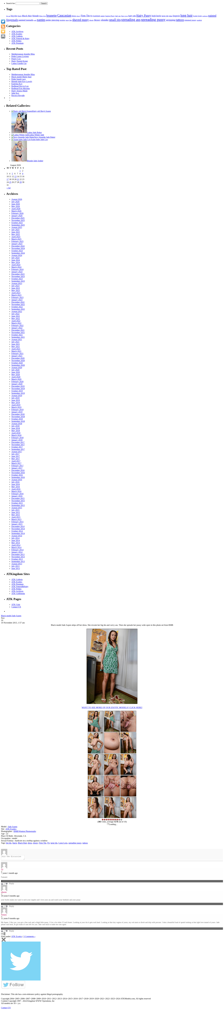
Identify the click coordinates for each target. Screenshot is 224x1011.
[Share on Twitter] (3, 21)
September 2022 (18, 309)
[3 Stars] (107, 820)
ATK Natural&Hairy (19, 586)
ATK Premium (17, 43)
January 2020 (16, 384)
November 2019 (18, 388)
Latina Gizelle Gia (18, 63)
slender (105, 19)
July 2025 (15, 230)
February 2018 (17, 438)
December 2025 (17, 218)
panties (41, 19)
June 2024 (15, 260)
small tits (115, 19)
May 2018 (15, 431)
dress (74, 16)
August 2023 (16, 283)
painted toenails (26, 20)
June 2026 (15, 204)
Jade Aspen (12, 827)
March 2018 (16, 435)
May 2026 (15, 206)
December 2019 (17, 386)
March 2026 (16, 211)
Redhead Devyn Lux (20, 86)
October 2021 (17, 335)
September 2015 (18, 505)
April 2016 (15, 489)
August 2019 (16, 395)
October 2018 (17, 419)
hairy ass (118, 16)
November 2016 (18, 473)
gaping (102, 16)
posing (62, 20)
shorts (91, 20)
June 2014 (15, 540)
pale (35, 20)
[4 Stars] (109, 820)
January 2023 (16, 300)
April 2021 (15, 349)
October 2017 (17, 447)
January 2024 (16, 272)
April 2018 (15, 433)
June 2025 (15, 232)
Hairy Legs (124, 16)
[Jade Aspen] (96, 774)
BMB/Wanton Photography (25, 831)
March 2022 (16, 323)
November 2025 (18, 220)
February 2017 (17, 466)
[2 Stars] (105, 820)
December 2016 (17, 470)
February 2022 (17, 325)
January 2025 (16, 244)
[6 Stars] (113, 820)
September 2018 (18, 421)
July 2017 (15, 454)
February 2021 (17, 353)
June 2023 (15, 288)
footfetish (96, 16)
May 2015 (15, 515)
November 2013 (18, 557)
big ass (8, 16)
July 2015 (15, 510)
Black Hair (27, 16)
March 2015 (16, 519)
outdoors (205, 16)
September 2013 (18, 561)
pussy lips (69, 20)
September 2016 (18, 477)
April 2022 (15, 321)
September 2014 (18, 533)
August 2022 (16, 311)
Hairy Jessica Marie (19, 91)
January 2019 (16, 412)
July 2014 (15, 538)
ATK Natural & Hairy (20, 38)
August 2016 (16, 480)
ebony (78, 16)
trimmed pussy (190, 20)
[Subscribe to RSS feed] (3, 26)
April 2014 (15, 545)
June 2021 (15, 344)
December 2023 (17, 274)
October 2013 (17, 559)
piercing (55, 20)
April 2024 (15, 265)
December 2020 (17, 358)
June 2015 (15, 512)
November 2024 (18, 248)
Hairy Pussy (143, 15)
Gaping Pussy (110, 16)
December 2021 (17, 330)
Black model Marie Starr (21, 77)
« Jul (8, 188)
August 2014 (16, 536)
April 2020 (15, 377)
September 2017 (18, 449)
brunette (51, 15)
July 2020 (15, 370)
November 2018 (18, 416)
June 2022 (15, 316)
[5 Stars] (111, 820)
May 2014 (15, 543)
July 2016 (15, 482)
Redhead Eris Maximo (20, 88)
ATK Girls (15, 604)
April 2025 (15, 237)
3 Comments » (29, 936)
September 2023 (18, 281)
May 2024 (15, 262)
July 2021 (15, 342)
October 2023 (17, 279)
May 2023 (15, 290)
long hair (186, 15)
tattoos (180, 19)
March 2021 (16, 351)
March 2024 (16, 267)
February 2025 (17, 241)
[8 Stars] (117, 820)
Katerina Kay (16, 84)
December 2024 (17, 246)
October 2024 (17, 251)
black (20, 16)
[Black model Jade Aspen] (96, 753)
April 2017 (15, 461)
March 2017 (16, 463)
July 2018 (15, 426)
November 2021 (18, 332)
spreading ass (131, 20)
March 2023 (16, 295)
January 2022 (16, 328)
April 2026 (15, 209)
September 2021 (18, 337)
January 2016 (16, 496)
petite (48, 20)
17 (8, 179)
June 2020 (15, 372)
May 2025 (15, 234)
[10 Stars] (121, 820)
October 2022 (17, 307)
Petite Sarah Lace (18, 79)
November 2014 (18, 529)
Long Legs (197, 16)
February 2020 (17, 381)
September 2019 (18, 393)
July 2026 (15, 202)
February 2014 (17, 550)
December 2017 (17, 442)
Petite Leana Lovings (20, 56)
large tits (165, 16)
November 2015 (18, 501)
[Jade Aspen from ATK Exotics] (96, 731)
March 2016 (16, 491)
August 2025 (16, 227)
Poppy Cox (16, 59)
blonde (35, 15)
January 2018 (16, 440)
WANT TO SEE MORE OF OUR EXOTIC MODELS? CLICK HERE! (112, 707)
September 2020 (18, 365)
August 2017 (16, 452)
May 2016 (15, 487)
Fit (91, 16)
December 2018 (17, 414)
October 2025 (17, 223)
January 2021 (16, 356)
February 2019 (17, 409)
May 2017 (15, 459)
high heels (156, 16)
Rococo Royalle (18, 95)
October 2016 (17, 475)
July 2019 (15, 398)
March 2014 (16, 547)
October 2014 (17, 531)
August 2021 (16, 339)
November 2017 (18, 445)
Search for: (10, 3)
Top (218, 1005)
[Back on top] (3, 36)
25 (10, 182)
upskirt (199, 20)
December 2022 (17, 302)
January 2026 (16, 216)
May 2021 (15, 346)
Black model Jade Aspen (11, 616)
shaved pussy (80, 19)
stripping (171, 19)
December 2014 (17, 526)
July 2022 (15, 314)
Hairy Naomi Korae (19, 61)
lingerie (176, 16)
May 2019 (15, 402)
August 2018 (16, 423)
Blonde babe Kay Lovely (21, 81)
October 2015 (17, 503)
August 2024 (16, 255)
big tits (14, 16)
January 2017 (16, 468)
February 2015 (17, 522)
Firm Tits (85, 15)
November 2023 (18, 276)
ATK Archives (17, 31)
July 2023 (15, 286)
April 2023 (15, 293)
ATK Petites (16, 41)
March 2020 (16, 379)
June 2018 (15, 428)
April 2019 (15, 405)
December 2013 (17, 554)
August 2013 (16, 564)
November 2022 (18, 304)
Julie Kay (15, 93)
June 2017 (15, 456)
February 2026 (17, 213)
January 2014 (16, 552)
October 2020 (17, 363)
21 (18, 179)
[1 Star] (103, 820)
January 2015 (16, 524)
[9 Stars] (119, 820)
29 (21, 182)
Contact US (16, 607)
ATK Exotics (16, 34)
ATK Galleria (17, 36)
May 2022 (15, 318)
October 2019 (17, 391)
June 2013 (15, 568)
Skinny (97, 20)
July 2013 (15, 566)
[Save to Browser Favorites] (3, 31)
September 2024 (18, 253)
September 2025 (18, 225)
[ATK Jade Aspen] (112, 703)
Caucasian (64, 15)
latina (170, 16)
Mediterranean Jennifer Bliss (23, 54)
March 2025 (16, 239)
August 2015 (16, 508)
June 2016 (15, 484)
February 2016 (17, 494)
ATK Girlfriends (18, 593)
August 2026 (16, 199)
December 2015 (17, 498)
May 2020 (15, 374)
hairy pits (132, 16)
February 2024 (17, 269)
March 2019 (16, 407)
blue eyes (42, 16)
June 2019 (15, 400)
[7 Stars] (115, 820)
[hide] (4, 940)
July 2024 (15, 258)
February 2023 (17, 297)
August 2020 (16, 367)
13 (15, 176)
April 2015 (15, 517)
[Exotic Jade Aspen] (112, 731)
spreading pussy (153, 19)
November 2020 (18, 360)
